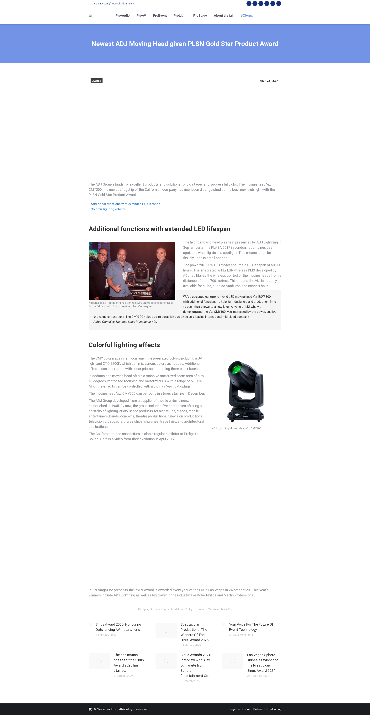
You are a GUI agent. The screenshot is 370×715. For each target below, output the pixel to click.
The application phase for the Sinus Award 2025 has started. (129, 663)
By (184, 609)
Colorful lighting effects (108, 209)
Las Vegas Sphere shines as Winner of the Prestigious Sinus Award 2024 (262, 663)
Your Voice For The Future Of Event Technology (251, 627)
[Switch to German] (248, 15)
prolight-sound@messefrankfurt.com (113, 3)
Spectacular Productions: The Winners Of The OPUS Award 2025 (195, 632)
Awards (96, 81)
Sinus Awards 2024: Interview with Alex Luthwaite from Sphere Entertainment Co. (196, 665)
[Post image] (90, 624)
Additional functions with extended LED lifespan (125, 204)
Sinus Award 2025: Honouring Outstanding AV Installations (118, 627)
